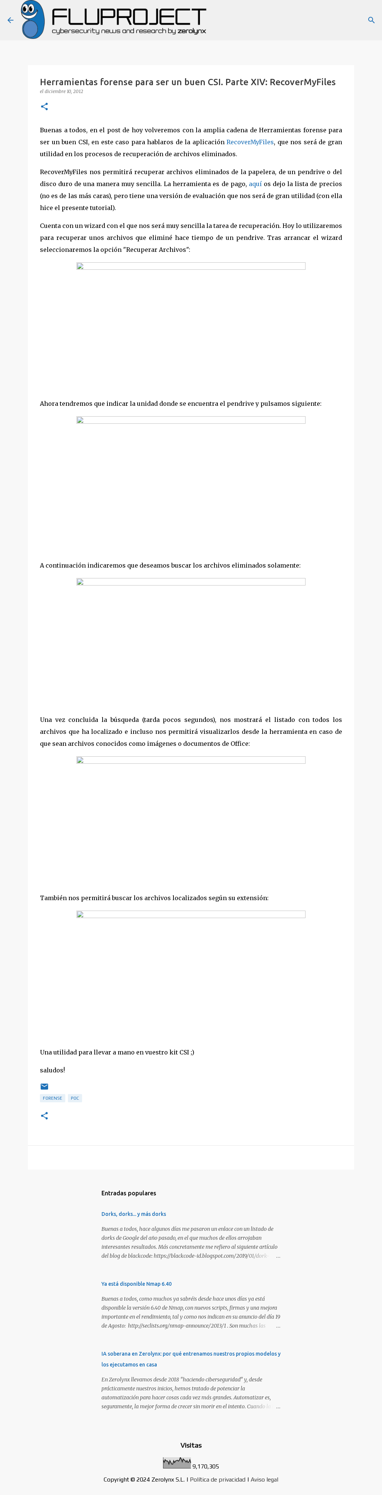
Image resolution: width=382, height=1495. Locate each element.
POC (75, 1098)
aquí (255, 184)
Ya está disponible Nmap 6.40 (136, 1284)
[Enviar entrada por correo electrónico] (44, 1089)
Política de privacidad (217, 1479)
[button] (44, 107)
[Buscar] (371, 20)
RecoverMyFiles (250, 142)
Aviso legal (264, 1479)
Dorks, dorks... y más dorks (133, 1214)
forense (52, 1098)
